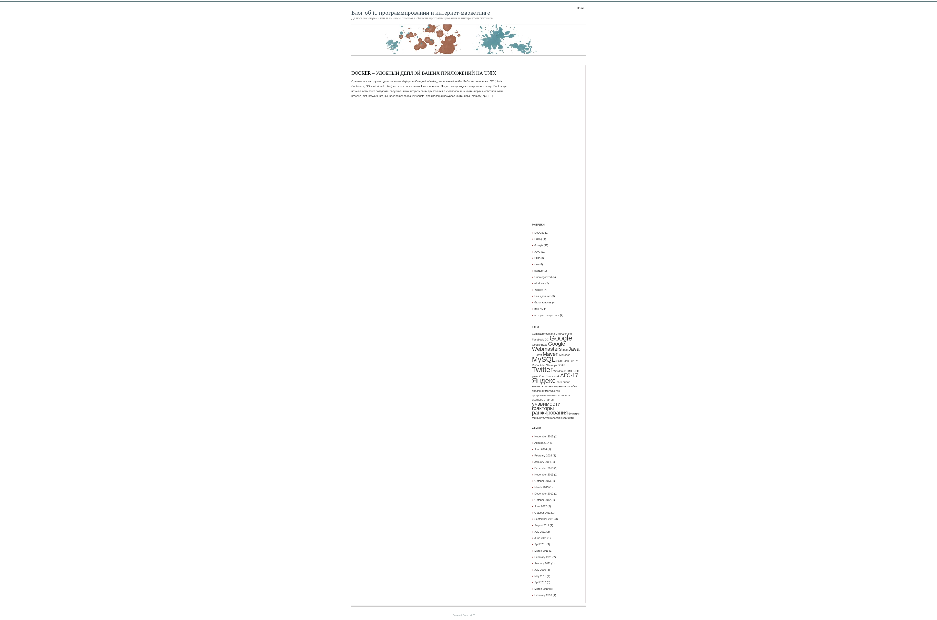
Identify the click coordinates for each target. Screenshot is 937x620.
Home (580, 8)
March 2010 (541, 588)
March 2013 (541, 487)
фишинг (537, 417)
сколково (537, 399)
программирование (544, 395)
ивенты (538, 308)
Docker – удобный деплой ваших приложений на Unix (423, 73)
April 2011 (540, 544)
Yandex (538, 289)
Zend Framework (549, 376)
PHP (537, 258)
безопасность (542, 302)
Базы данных (542, 296)
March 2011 (541, 550)
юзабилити (567, 417)
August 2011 (541, 525)
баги (559, 382)
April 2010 (540, 582)
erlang (568, 333)
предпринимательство (546, 390)
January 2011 (542, 563)
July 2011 (540, 531)
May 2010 (540, 576)
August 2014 (541, 442)
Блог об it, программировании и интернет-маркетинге (420, 12)
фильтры (574, 413)
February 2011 (543, 557)
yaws (535, 376)
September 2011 (544, 518)
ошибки (572, 386)
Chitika (560, 333)
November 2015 (543, 436)
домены (548, 386)
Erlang (538, 239)
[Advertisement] (556, 138)
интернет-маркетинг (546, 315)
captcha (550, 333)
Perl (572, 360)
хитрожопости (551, 417)
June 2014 (540, 449)
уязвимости (546, 404)
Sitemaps (551, 365)
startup (538, 270)
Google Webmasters (548, 346)
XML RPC (573, 371)
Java (537, 251)
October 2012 (542, 499)
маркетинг (560, 386)
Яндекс (544, 380)
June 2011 (540, 538)
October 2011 (542, 512)
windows (539, 283)
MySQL (544, 359)
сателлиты (563, 395)
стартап (549, 399)
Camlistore (538, 333)
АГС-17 (569, 375)
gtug (565, 349)
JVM (539, 354)
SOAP (561, 365)
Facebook (538, 339)
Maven (551, 354)
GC (547, 339)
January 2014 (542, 461)
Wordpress (560, 371)
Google (538, 245)
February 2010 (543, 595)
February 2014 (543, 455)
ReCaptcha (538, 365)
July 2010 (540, 569)
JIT (534, 354)
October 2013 (542, 480)
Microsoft (564, 354)
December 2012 (543, 493)
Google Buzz (539, 344)
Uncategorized (543, 277)
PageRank (562, 360)
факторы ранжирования (550, 410)
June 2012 (540, 506)
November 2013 (543, 474)
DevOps (539, 232)
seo (536, 264)
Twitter (542, 369)
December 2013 (543, 468)
